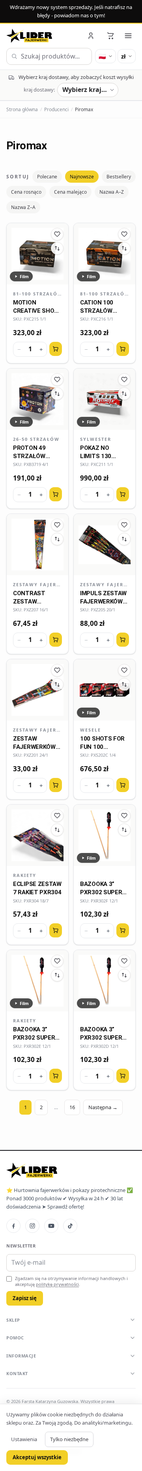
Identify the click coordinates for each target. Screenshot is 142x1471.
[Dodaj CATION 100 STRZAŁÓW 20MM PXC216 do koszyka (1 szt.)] (122, 349)
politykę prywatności (57, 1284)
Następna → (103, 1107)
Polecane (47, 176)
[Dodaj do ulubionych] (57, 234)
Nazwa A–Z (111, 192)
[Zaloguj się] (91, 36)
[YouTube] (51, 1226)
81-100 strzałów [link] (37, 294)
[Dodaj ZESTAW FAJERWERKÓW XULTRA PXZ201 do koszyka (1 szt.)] (55, 785)
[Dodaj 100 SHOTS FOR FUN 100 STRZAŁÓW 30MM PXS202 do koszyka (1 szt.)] (122, 785)
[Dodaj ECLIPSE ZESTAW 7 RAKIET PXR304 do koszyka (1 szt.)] (55, 930)
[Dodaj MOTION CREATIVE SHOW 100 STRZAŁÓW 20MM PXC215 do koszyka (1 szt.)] (55, 349)
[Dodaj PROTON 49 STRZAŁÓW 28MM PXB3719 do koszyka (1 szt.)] (55, 494)
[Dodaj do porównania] (57, 248)
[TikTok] (70, 1226)
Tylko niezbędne (69, 1439)
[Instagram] (32, 1226)
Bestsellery (118, 176)
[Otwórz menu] (128, 35)
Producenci (56, 109)
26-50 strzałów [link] (36, 439)
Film (24, 276)
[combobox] (49, 56)
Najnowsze (82, 176)
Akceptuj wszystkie (37, 1457)
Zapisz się (25, 1298)
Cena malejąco (70, 192)
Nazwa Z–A (23, 207)
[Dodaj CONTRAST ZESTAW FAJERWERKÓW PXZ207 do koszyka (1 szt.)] (55, 640)
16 (72, 1107)
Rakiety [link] (24, 875)
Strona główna (22, 109)
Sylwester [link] (95, 439)
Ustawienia (24, 1439)
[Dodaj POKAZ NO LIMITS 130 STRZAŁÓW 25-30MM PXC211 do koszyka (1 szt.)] (122, 494)
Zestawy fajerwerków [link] (37, 584)
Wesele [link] (90, 730)
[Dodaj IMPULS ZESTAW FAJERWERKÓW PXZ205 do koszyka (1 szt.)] (122, 640)
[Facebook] (13, 1226)
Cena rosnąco (26, 192)
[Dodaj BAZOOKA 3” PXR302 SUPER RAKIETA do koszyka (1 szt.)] (122, 930)
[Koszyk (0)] (110, 36)
